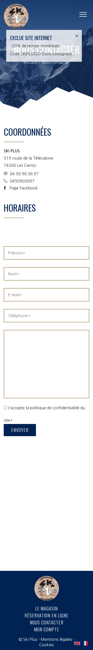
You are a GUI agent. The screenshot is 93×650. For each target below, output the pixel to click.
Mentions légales (56, 639)
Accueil (30, 62)
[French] (85, 643)
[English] (77, 643)
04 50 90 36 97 (24, 174)
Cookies (46, 645)
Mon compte (46, 629)
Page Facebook (23, 188)
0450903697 (22, 181)
